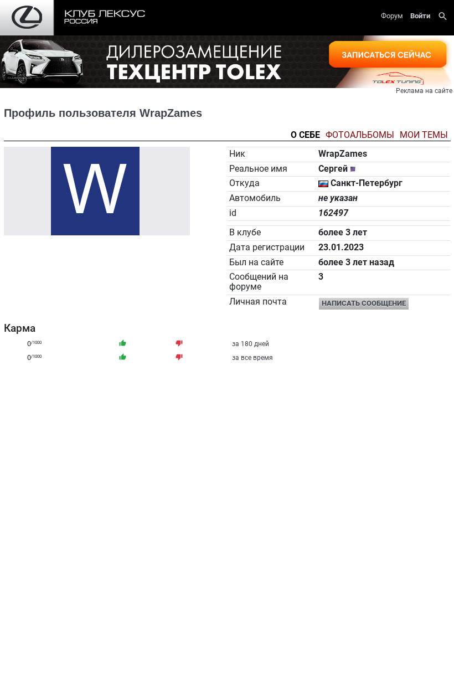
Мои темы (424, 135)
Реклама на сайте (424, 91)
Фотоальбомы (360, 135)
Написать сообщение (364, 303)
